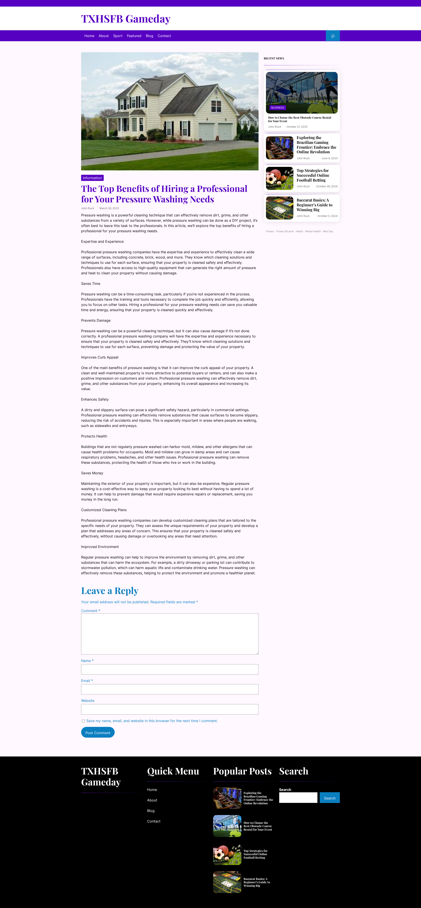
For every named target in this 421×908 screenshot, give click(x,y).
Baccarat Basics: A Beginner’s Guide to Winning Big (314, 205)
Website (87, 700)
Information (92, 178)
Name (87, 660)
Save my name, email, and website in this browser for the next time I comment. (152, 721)
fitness (270, 231)
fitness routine (285, 231)
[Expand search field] (333, 35)
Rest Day (328, 231)
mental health (313, 231)
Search (285, 789)
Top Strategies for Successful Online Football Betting (313, 175)
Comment (90, 610)
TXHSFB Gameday (126, 18)
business (277, 107)
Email (87, 680)
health (299, 231)
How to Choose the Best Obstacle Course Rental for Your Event (299, 119)
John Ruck (87, 208)
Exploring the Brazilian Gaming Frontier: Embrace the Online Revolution (316, 144)
